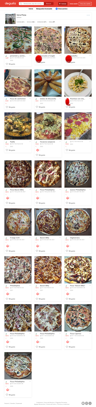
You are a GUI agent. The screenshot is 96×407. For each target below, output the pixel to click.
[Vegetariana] (78, 222)
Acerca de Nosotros (49, 402)
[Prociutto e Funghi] (48, 40)
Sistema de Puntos (51, 404)
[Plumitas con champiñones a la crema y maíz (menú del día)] (78, 83)
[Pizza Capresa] (78, 317)
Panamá (6, 403)
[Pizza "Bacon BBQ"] (78, 269)
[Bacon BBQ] (48, 222)
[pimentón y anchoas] (18, 40)
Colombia (12, 403)
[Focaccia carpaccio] (48, 126)
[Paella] (18, 126)
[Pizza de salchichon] (18, 83)
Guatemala (19, 403)
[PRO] (67, 100)
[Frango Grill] (18, 222)
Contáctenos (39, 402)
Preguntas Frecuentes (61, 402)
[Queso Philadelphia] (78, 174)
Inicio (31, 9)
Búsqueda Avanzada (44, 9)
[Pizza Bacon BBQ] (18, 174)
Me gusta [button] (11, 64)
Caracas (63, 4)
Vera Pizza (21, 15)
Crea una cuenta (85, 4)
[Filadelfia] (78, 40)
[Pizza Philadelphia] (48, 174)
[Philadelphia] (18, 269)
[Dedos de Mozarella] (48, 83)
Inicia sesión (74, 4)
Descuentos (61, 9)
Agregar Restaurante (39, 404)
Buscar (48, 4)
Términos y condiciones (63, 404)
